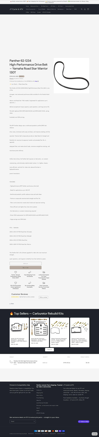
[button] (35, 6)
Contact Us (39, 390)
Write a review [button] (43, 297)
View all (49, 349)
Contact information (61, 433)
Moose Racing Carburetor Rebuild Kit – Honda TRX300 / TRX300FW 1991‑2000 (39, 340)
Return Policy (40, 395)
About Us (39, 400)
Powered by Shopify (23, 433)
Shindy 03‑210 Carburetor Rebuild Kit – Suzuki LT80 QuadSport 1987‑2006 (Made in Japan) (19, 340)
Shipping (11, 78)
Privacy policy (38, 433)
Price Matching (40, 398)
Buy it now (25, 267)
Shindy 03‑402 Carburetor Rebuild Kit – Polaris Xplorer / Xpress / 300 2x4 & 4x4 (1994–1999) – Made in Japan (79, 340)
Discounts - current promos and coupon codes (47, 405)
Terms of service (45, 433)
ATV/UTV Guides (40, 413)
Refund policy (31, 433)
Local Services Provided (42, 403)
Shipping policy (53, 433)
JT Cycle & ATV (16, 433)
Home (38, 410)
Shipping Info (40, 392)
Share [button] (12, 303)
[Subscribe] (34, 421)
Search (38, 408)
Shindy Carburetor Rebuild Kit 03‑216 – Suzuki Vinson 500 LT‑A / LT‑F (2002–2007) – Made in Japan (59, 340)
